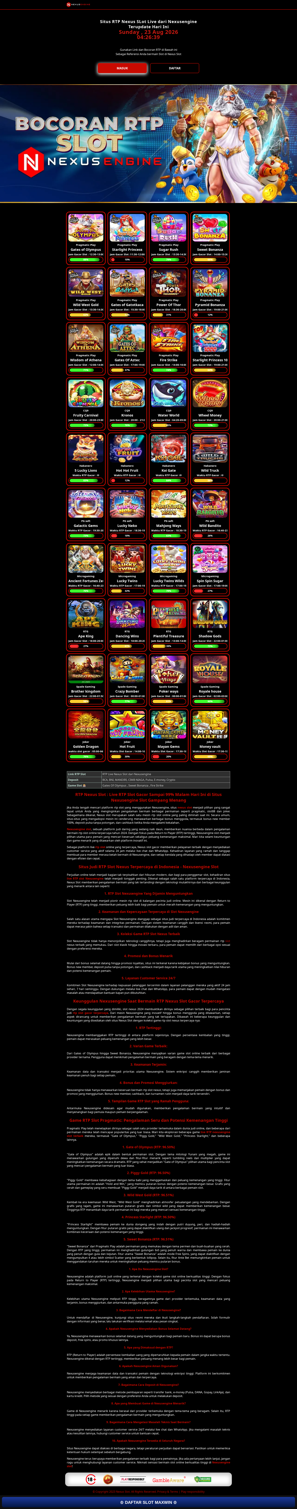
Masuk (122, 68)
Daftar (175, 68)
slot (227, 941)
